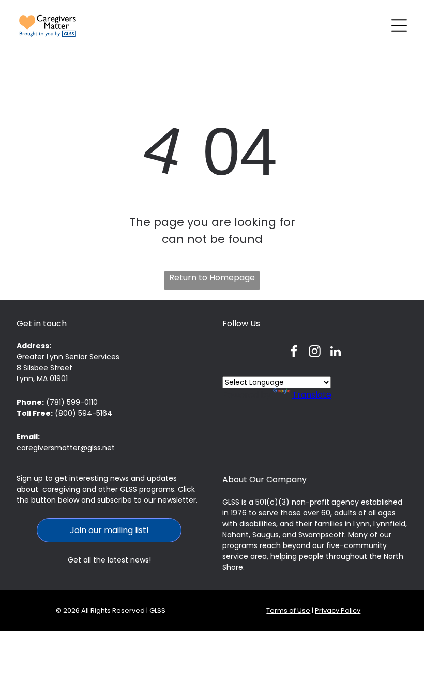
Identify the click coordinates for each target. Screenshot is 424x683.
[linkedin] (335, 352)
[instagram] (315, 352)
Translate (311, 395)
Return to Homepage (212, 277)
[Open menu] (399, 25)
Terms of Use (288, 610)
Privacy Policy (337, 610)
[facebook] (294, 352)
